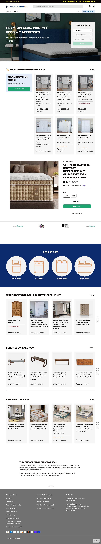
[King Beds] (84, 266)
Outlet (15, 11)
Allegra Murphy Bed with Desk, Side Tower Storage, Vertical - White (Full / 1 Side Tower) (43, 97)
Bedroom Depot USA (15, 538)
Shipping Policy (11, 508)
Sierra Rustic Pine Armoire (14, 321)
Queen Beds (62, 279)
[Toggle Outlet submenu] (18, 11)
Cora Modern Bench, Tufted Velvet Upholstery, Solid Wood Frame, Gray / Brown (16, 376)
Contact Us (9, 502)
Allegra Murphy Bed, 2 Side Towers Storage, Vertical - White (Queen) (43, 139)
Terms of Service (11, 511)
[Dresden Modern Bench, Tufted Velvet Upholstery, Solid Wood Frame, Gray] (16, 362)
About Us (9, 498)
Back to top (50, 486)
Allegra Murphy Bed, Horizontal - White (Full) (64, 138)
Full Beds (39, 279)
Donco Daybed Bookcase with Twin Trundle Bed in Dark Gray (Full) (16, 427)
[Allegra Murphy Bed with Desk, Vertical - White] (85, 83)
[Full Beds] (39, 266)
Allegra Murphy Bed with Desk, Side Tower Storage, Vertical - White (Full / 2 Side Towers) (64, 97)
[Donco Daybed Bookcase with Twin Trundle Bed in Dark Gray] (16, 413)
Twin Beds (16, 279)
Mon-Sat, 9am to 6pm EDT (87, 1)
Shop (7, 11)
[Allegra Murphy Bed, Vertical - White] (85, 125)
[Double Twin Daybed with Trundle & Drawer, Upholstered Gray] (84, 413)
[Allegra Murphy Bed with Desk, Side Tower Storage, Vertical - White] (43, 83)
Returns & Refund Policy (14, 505)
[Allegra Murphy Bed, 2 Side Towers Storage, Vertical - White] (43, 125)
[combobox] (58, 6)
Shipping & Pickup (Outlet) (45, 505)
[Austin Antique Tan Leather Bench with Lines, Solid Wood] (62, 362)
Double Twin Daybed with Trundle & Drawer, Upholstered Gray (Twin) (84, 427)
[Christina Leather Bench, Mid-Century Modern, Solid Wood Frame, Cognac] (39, 362)
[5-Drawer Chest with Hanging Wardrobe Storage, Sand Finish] (84, 309)
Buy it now (77, 206)
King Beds (84, 279)
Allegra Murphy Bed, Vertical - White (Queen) (85, 138)
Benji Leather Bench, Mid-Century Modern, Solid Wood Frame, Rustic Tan (84, 375)
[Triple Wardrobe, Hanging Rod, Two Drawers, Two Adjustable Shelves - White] (39, 309)
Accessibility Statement (14, 527)
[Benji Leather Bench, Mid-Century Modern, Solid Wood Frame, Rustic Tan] (84, 362)
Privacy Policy (10, 515)
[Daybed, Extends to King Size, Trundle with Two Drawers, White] (39, 413)
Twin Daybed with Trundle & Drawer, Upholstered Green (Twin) (59, 428)
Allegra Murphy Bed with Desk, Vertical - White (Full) (85, 95)
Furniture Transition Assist (45, 508)
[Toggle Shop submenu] (10, 11)
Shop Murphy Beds (19, 89)
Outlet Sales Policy (43, 502)
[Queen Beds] (62, 266)
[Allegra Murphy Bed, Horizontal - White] (64, 125)
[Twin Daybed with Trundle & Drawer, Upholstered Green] (62, 413)
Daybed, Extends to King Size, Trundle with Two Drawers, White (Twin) (38, 427)
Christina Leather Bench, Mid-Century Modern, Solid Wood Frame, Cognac (38, 376)
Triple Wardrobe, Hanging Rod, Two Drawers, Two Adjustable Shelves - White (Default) (39, 323)
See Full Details (77, 213)
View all (92, 69)
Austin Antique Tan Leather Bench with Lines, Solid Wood (59, 375)
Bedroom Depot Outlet (44, 498)
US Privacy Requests (12, 518)
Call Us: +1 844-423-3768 (69, 1)
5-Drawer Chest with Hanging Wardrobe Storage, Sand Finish (83, 322)
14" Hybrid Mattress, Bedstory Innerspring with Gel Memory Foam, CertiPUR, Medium (76, 171)
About (78, 11)
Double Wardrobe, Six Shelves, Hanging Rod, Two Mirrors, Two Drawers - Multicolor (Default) (60, 324)
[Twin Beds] (16, 266)
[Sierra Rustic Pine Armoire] (16, 309)
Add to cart (77, 201)
